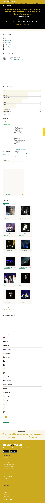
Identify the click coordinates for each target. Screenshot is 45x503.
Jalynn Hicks (7, 392)
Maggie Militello (8, 404)
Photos (34, 30)
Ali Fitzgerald (8, 349)
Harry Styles (8, 42)
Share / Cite (44, 133)
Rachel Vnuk (7, 353)
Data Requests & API (8, 466)
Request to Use (7, 194)
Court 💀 (7, 411)
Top (8, 30)
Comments (40, 30)
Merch (5, 490)
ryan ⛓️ (6, 341)
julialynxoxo (7, 357)
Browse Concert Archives (18, 3)
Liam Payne (8, 47)
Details (16, 30)
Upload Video (6, 163)
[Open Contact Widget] (2, 497)
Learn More (6, 457)
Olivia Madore (8, 365)
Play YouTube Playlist (6, 152)
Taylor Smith (7, 368)
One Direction (9, 38)
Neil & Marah (7, 407)
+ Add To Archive (18, 24)
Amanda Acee (8, 372)
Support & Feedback (8, 462)
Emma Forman (8, 380)
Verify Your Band (7, 459)
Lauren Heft (7, 361)
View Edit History (10, 315)
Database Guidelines (8, 461)
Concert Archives (18, 481)
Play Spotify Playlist (6, 124)
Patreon (5, 488)
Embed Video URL (11, 165)
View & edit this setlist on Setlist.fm (20, 149)
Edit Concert (27, 24)
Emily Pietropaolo (8, 384)
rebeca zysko (11, 192)
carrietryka (11, 216)
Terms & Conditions (8, 476)
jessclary (7, 337)
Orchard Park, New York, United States (29, 21)
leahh (6, 388)
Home (4, 5)
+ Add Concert (27, 3)
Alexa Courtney (8, 396)
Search (4, 3)
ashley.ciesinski (8, 400)
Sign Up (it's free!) (38, 3)
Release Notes (7, 494)
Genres (21, 30)
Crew (5, 487)
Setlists (25, 30)
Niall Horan (8, 44)
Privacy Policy (6, 478)
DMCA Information (8, 480)
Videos (30, 30)
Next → (14, 309)
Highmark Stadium (12, 21)
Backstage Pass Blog (8, 468)
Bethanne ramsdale (12, 233)
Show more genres (7, 114)
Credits (5, 492)
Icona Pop (8, 40)
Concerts (9, 5)
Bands (12, 30)
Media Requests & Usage (9, 464)
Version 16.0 (6, 496)
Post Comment (6, 423)
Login (33, 3)
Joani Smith (7, 345)
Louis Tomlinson (9, 49)
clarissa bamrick (8, 376)
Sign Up (5, 471)
